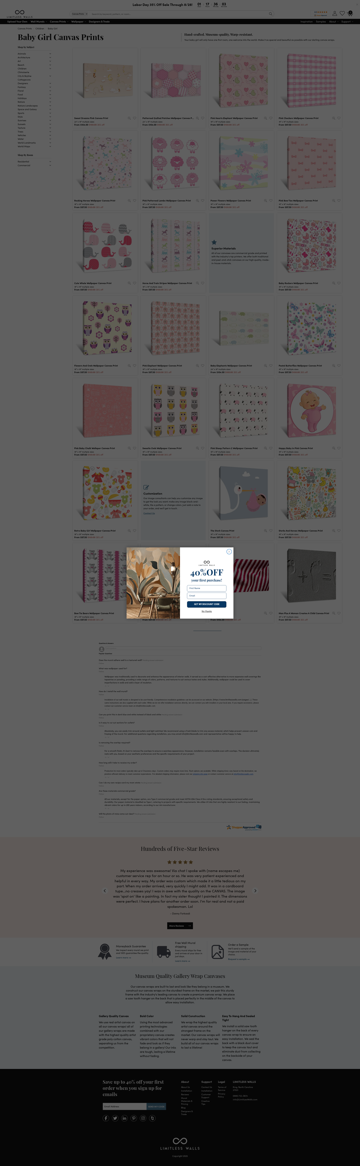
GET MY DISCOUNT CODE (207, 604)
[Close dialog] (229, 551)
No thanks (207, 611)
